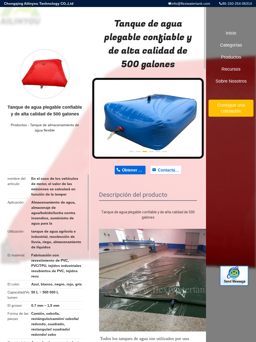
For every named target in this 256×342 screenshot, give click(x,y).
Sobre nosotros (231, 81)
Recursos (231, 69)
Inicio (231, 33)
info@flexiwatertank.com (191, 4)
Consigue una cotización (231, 108)
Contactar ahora (169, 170)
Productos (19, 125)
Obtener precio (134, 170)
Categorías (231, 45)
